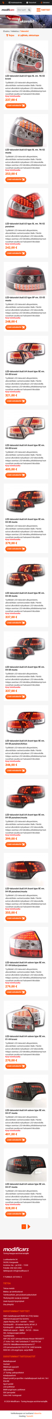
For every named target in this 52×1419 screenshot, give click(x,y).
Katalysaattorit (9, 1375)
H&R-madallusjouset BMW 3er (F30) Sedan (21, 1316)
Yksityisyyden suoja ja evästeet (16, 1298)
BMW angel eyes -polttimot (14, 1390)
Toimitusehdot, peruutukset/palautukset (20, 1295)
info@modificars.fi (21, 1271)
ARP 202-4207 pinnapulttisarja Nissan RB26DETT (23, 1339)
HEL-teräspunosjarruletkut (14, 1333)
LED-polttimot (9, 1387)
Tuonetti (29, 1416)
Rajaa (11, 35)
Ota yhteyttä (8, 1304)
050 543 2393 (16, 1268)
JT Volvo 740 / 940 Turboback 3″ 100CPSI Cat (22, 1341)
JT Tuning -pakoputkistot (13, 1373)
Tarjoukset (32, 3)
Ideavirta (37, 1413)
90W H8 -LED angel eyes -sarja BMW (18, 1350)
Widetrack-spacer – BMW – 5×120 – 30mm (21, 1330)
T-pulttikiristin (8, 1336)
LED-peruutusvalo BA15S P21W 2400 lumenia (22, 1347)
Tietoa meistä (8, 1288)
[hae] (29, 10)
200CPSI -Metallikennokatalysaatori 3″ (19, 1344)
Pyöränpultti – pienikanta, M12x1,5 (17, 1327)
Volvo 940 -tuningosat (12, 1395)
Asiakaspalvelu (16, 3)
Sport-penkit (8, 1384)
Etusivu (6, 31)
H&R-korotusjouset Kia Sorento (16, 1319)
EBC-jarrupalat (9, 1392)
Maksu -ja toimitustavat (13, 1292)
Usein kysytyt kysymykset (13, 1301)
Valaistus (15, 31)
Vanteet (6, 1364)
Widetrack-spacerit (11, 1367)
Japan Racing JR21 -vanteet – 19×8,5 (18, 1322)
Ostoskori (46, 3)
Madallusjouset (9, 1361)
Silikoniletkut (8, 1370)
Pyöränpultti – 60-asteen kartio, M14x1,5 (20, 1324)
